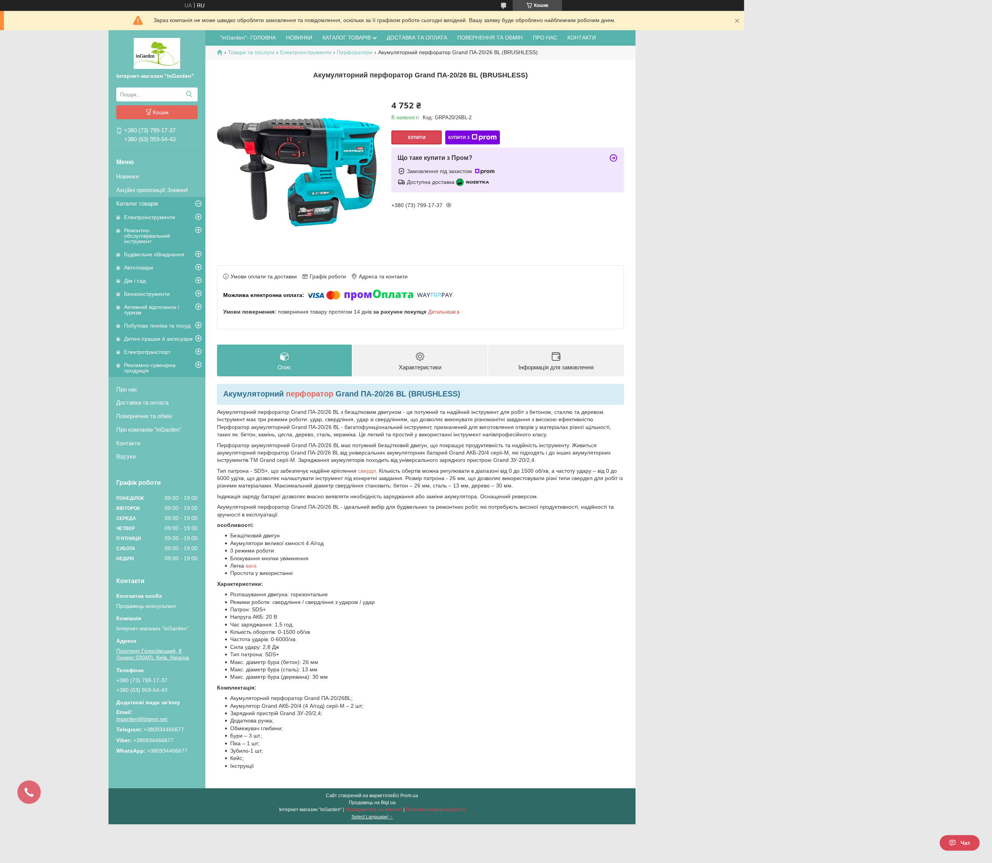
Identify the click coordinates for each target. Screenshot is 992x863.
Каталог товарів (137, 203)
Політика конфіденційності (435, 809)
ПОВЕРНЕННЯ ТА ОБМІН (490, 37)
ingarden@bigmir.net (141, 719)
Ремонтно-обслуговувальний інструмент (147, 235)
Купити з (459, 137)
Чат (965, 843)
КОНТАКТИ (581, 37)
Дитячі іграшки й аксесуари (158, 339)
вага (251, 566)
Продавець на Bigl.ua (372, 802)
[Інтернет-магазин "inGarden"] (157, 53)
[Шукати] (189, 94)
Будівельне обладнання (154, 254)
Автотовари (138, 267)
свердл (367, 471)
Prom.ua (409, 795)
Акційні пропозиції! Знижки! (152, 190)
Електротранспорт (147, 352)
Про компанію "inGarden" (148, 429)
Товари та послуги (251, 52)
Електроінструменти (149, 217)
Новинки (127, 176)
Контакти (128, 443)
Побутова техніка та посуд (157, 326)
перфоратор (309, 393)
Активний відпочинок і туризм (151, 310)
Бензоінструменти (147, 294)
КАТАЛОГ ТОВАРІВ (346, 37)
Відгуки (126, 456)
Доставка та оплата (142, 402)
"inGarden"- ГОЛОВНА (248, 37)
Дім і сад (135, 281)
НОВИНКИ (299, 37)
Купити (416, 137)
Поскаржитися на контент (373, 809)
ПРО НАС (545, 37)
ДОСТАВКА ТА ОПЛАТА (417, 37)
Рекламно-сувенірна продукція (150, 368)
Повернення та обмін (144, 416)
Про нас (127, 389)
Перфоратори (354, 52)
